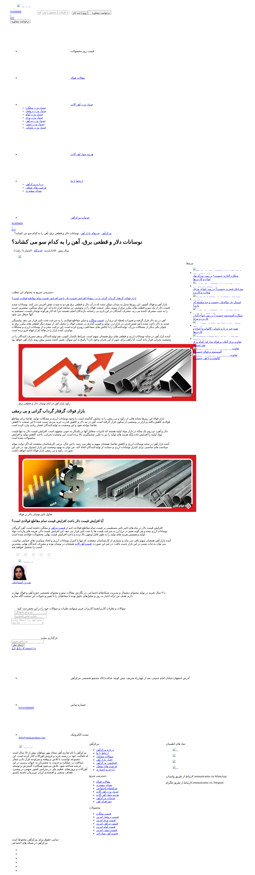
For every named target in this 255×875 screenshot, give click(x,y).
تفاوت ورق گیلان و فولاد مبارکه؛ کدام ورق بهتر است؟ (217, 343)
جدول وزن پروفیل (36, 111)
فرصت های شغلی (106, 766)
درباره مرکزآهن (105, 749)
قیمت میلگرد (103, 813)
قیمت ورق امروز (106, 820)
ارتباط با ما (102, 753)
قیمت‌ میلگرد (96, 320)
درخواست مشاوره (20, 21)
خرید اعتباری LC (105, 769)
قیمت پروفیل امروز (107, 816)
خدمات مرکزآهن (105, 798)
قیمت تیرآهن (58, 527)
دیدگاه (38, 250)
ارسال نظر (18, 645)
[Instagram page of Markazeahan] (20, 862)
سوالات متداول (104, 756)
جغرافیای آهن (104, 801)
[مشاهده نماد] (204, 749)
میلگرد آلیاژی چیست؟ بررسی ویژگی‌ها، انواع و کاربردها (215, 277)
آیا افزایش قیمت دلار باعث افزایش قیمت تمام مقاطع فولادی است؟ (50, 298)
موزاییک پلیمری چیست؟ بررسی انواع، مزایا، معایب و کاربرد (218, 291)
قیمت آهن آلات (83, 543)
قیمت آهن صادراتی (107, 833)
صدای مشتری (104, 785)
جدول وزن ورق (34, 117)
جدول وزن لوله (34, 114)
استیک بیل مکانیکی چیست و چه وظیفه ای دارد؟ (217, 304)
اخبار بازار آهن (104, 759)
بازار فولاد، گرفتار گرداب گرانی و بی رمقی (112, 298)
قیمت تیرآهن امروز (107, 823)
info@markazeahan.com (32, 737)
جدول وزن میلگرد (36, 107)
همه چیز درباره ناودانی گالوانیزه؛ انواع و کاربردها (215, 330)
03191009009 (26, 707)
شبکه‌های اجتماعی (106, 788)
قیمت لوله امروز (105, 826)
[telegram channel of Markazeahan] (20, 853)
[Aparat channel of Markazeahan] (20, 870)
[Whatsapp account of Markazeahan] (20, 858)
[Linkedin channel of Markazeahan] (20, 866)
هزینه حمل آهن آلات (107, 794)
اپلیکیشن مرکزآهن (106, 763)
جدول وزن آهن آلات (82, 104)
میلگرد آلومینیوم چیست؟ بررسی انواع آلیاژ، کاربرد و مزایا (218, 317)
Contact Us (24, 648)
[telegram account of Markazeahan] (20, 849)
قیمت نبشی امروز (106, 830)
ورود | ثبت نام (79, 13)
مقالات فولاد (78, 77)
